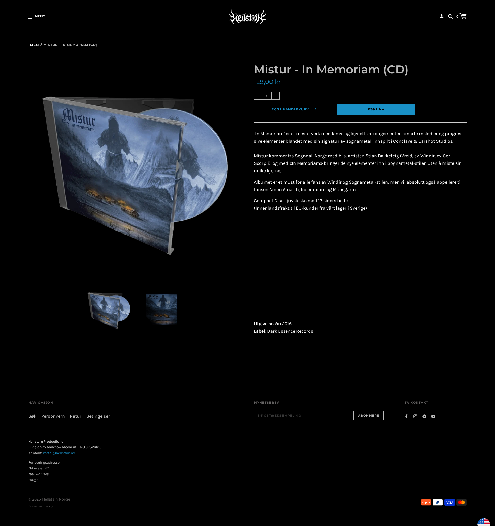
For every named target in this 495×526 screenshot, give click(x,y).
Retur (75, 416)
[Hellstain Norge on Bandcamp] (424, 415)
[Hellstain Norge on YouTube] (433, 415)
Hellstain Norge (56, 499)
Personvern (53, 416)
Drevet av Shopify (40, 506)
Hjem (34, 45)
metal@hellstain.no (59, 453)
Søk (32, 416)
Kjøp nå (376, 109)
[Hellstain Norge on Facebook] (406, 415)
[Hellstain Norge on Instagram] (415, 415)
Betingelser (98, 416)
